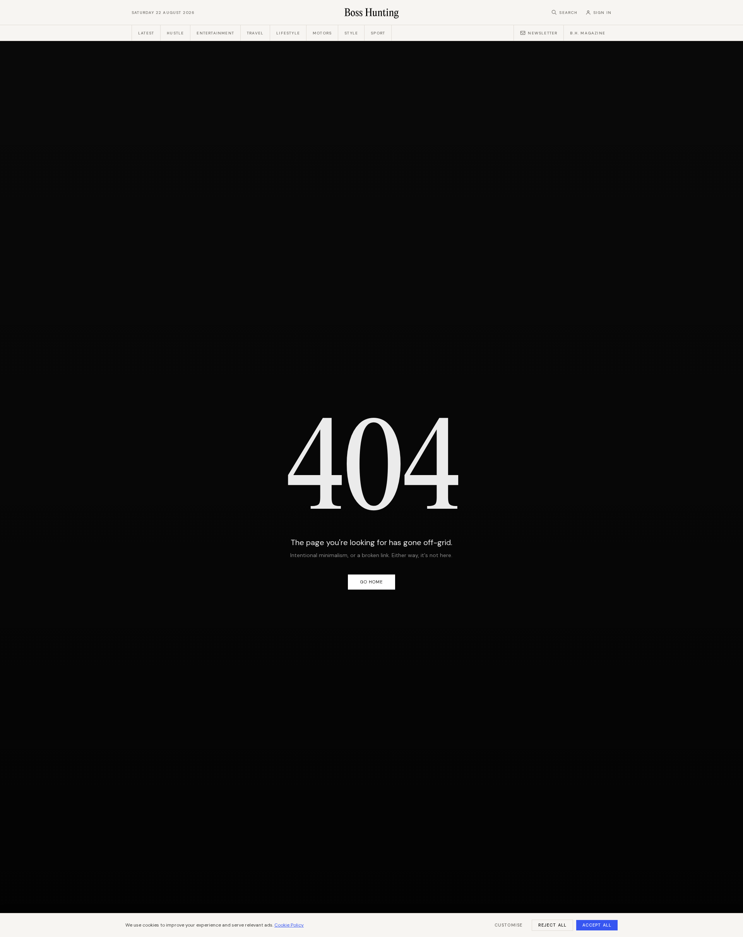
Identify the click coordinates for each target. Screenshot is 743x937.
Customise (508, 925)
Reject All (552, 925)
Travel (255, 33)
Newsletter (542, 33)
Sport (378, 33)
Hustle (175, 33)
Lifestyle (288, 33)
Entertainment (215, 33)
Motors (322, 33)
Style (351, 33)
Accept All (596, 925)
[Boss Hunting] (371, 12)
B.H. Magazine (587, 33)
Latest (146, 33)
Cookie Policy (289, 925)
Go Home (371, 582)
